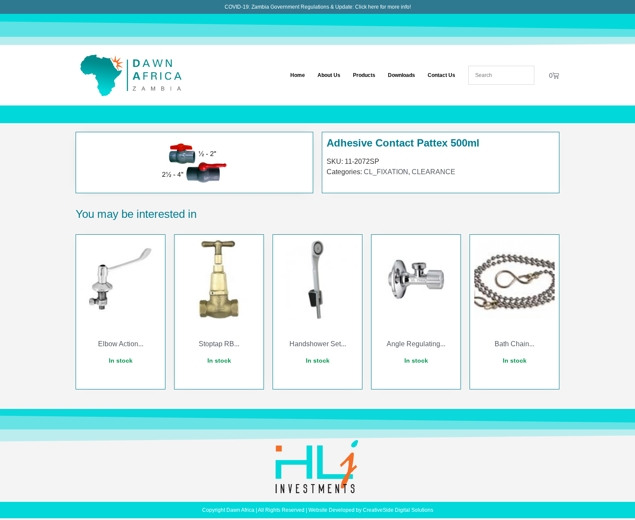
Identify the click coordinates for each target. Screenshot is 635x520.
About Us (329, 75)
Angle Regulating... (416, 344)
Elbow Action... (120, 344)
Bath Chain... (514, 344)
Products (364, 75)
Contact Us (441, 75)
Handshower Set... (317, 344)
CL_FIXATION (386, 171)
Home (297, 75)
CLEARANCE (433, 171)
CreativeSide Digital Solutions (398, 510)
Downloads (401, 75)
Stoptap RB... (219, 344)
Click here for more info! (383, 7)
